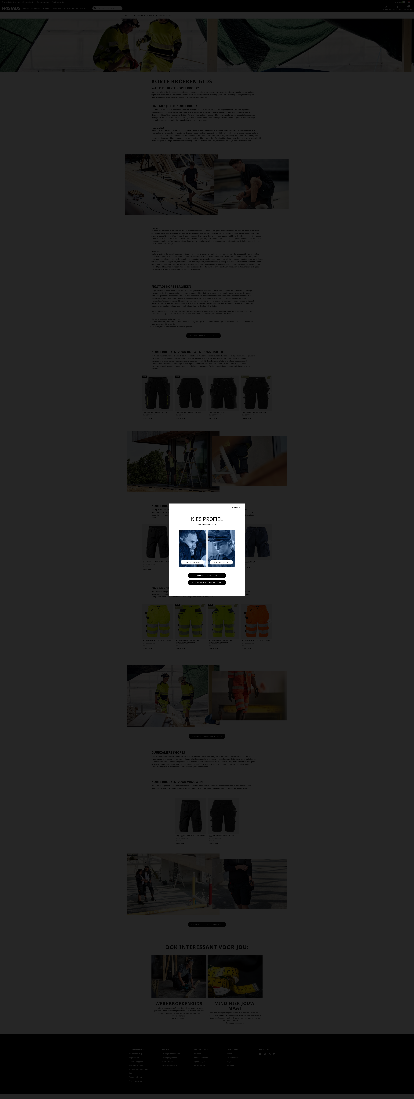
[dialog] (207, 549)
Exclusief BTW (221, 562)
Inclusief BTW (193, 562)
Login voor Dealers (207, 575)
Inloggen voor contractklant (207, 583)
